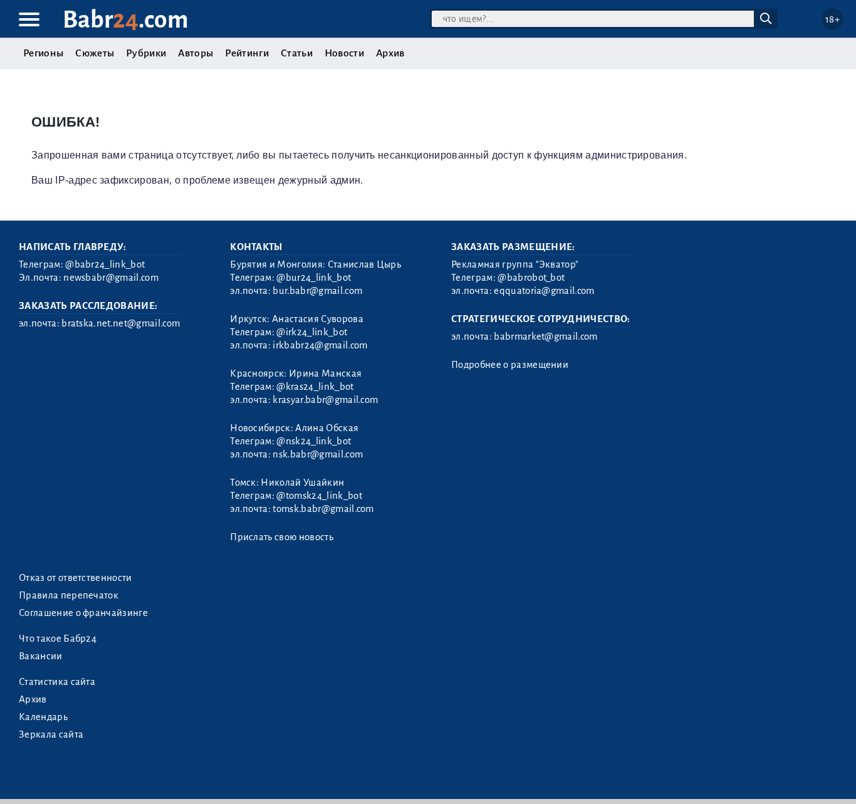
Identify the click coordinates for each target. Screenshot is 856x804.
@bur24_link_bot (313, 278)
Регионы (43, 53)
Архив (390, 53)
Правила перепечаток (68, 595)
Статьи (297, 53)
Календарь (43, 717)
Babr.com (126, 20)
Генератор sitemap (304, 778)
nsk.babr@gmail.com (318, 454)
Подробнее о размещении (509, 365)
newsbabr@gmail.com (111, 278)
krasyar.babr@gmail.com (325, 400)
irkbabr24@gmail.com (320, 345)
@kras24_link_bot (314, 387)
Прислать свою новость (281, 537)
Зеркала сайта (51, 734)
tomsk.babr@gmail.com (323, 509)
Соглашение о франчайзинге (83, 613)
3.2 (96, 778)
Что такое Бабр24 (58, 639)
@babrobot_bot (531, 278)
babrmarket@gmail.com (545, 337)
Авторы (195, 53)
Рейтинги (247, 53)
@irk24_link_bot (311, 332)
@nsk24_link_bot (313, 441)
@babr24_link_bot (105, 264)
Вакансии (41, 656)
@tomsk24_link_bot (319, 496)
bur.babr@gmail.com (317, 291)
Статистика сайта (57, 682)
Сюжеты (94, 53)
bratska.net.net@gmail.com (120, 323)
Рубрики (146, 53)
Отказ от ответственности (75, 578)
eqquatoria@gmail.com (544, 291)
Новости (344, 53)
